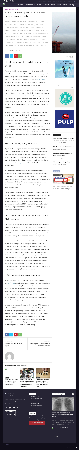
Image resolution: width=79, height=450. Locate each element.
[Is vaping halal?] (55, 430)
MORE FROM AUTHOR (21, 365)
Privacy (42, 445)
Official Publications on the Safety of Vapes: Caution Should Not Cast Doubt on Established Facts (42, 383)
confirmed (11, 283)
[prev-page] (47, 365)
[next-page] (49, 365)
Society (65, 4)
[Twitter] (11, 56)
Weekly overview (13, 9)
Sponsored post (24, 377)
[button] (73, 5)
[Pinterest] (10, 1)
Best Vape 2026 (30, 4)
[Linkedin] (7, 1)
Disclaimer (36, 445)
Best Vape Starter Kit (36, 399)
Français (70, 1)
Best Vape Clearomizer (37, 405)
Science (47, 4)
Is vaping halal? (64, 427)
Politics (53, 4)
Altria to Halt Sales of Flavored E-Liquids (15, 345)
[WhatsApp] (20, 56)
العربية (74, 1)
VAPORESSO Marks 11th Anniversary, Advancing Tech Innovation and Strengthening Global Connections (27, 383)
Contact (45, 1)
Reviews (39, 4)
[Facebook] (4, 1)
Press (6, 9)
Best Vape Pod (34, 401)
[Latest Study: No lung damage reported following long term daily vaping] (63, 404)
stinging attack (23, 163)
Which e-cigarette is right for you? (62, 162)
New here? (20, 4)
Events (50, 1)
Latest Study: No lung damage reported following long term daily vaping (62, 414)
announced (21, 233)
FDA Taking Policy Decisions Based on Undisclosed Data (40, 345)
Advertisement (49, 445)
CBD (70, 4)
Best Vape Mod (35, 403)
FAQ (62, 445)
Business (59, 4)
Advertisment (63, 1)
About (40, 1)
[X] (13, 1)
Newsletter (56, 1)
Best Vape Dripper (35, 396)
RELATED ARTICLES (10, 365)
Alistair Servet (56, 143)
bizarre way (40, 80)
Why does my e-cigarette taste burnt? (63, 147)
